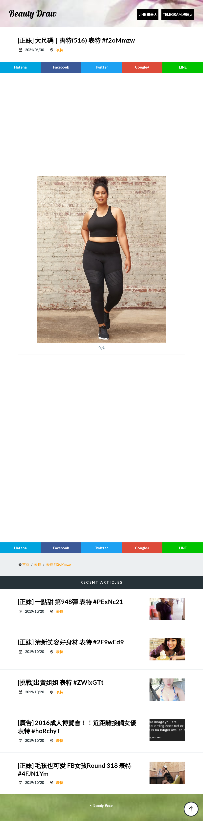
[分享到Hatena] (20, 67)
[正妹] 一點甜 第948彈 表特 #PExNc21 (70, 601)
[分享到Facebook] (61, 67)
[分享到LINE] (182, 67)
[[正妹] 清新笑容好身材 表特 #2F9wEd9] (167, 649)
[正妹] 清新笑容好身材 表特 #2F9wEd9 (71, 642)
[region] (101, 121)
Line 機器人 (147, 14)
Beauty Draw (33, 13)
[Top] (191, 809)
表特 (59, 50)
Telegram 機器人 (178, 14)
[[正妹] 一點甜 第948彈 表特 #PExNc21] (167, 609)
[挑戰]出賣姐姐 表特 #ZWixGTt (60, 682)
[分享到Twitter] (101, 67)
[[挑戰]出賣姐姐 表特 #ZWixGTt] (167, 689)
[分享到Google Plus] (142, 67)
